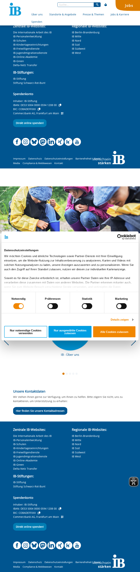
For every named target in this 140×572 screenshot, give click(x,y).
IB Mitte (76, 36)
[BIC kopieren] (39, 109)
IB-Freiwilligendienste (26, 48)
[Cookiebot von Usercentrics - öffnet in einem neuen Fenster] (120, 237)
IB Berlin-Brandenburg (86, 32)
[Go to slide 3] (71, 374)
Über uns (37, 14)
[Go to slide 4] (74, 374)
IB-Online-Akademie (25, 57)
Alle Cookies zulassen (114, 331)
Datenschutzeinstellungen (58, 158)
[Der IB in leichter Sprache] (105, 5)
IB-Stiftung (19, 78)
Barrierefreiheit (83, 158)
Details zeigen (120, 319)
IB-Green (18, 61)
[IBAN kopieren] (60, 105)
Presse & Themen (93, 14)
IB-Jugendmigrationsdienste (30, 53)
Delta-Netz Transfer (25, 65)
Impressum (19, 158)
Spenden (36, 21)
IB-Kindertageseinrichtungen (30, 44)
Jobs (129, 5)
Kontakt (58, 163)
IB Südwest (78, 48)
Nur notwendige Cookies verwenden (25, 332)
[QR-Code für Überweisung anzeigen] (62, 113)
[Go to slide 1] (64, 374)
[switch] (53, 306)
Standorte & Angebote (62, 14)
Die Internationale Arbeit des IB (32, 32)
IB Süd (76, 44)
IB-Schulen (19, 40)
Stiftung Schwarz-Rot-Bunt (29, 83)
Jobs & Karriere (120, 14)
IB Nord (76, 40)
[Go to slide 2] (67, 374)
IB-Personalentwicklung (27, 36)
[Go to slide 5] (77, 374)
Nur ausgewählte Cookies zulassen (70, 332)
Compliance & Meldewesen (37, 163)
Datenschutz (35, 158)
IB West (76, 53)
